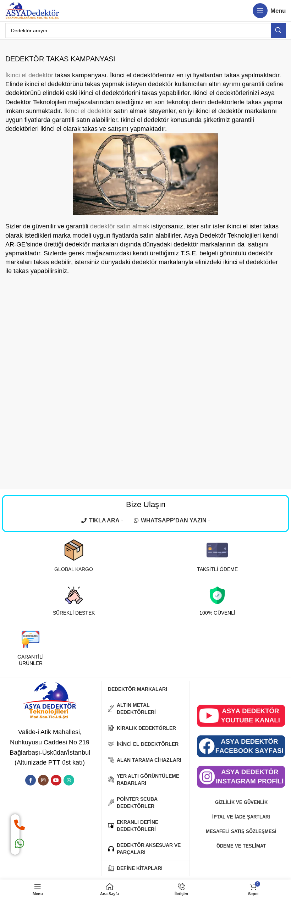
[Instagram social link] (43, 780)
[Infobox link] (73, 555)
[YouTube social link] (56, 780)
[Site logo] (32, 10)
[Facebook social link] (30, 780)
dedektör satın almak (119, 226)
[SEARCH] (278, 30)
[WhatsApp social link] (69, 780)
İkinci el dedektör (29, 75)
